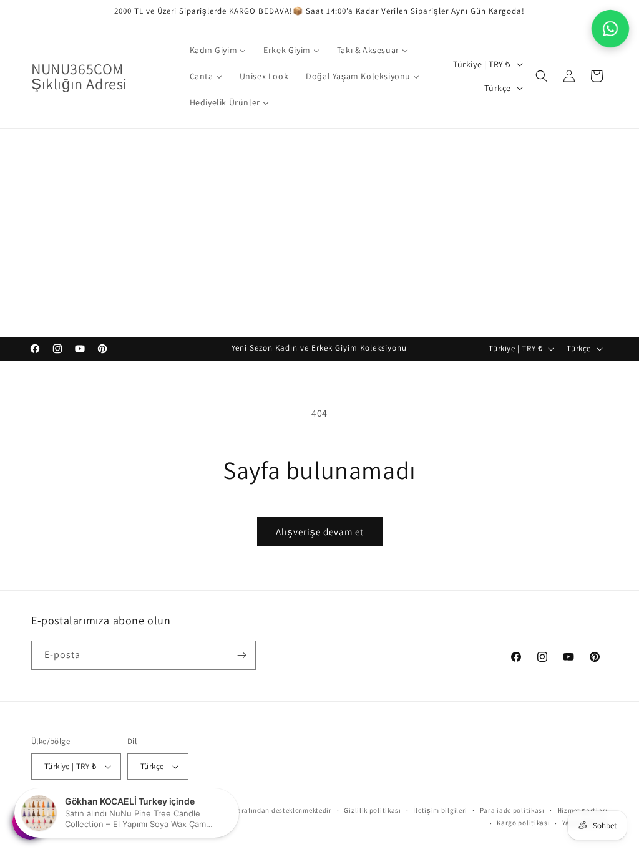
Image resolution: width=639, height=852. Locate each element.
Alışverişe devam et (320, 532)
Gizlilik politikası (372, 810)
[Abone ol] (241, 655)
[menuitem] (218, 50)
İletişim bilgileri (440, 810)
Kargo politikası (523, 822)
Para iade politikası (512, 810)
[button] (541, 76)
